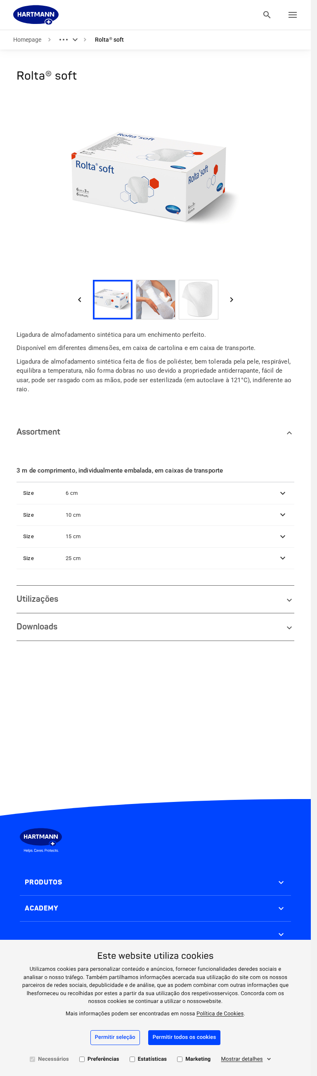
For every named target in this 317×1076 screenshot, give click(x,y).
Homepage (27, 39)
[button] (155, 493)
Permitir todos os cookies (184, 1037)
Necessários (53, 1059)
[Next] (231, 299)
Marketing (198, 1059)
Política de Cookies (220, 1014)
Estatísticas (152, 1059)
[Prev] (79, 299)
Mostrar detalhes (242, 1059)
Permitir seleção (115, 1037)
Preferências (103, 1059)
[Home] (36, 15)
